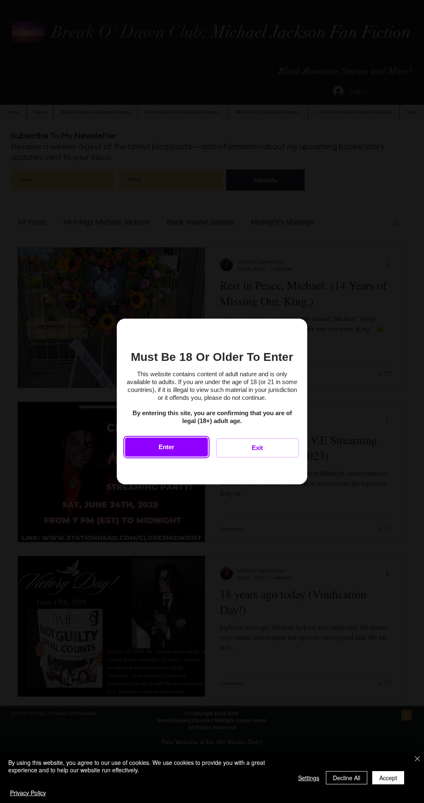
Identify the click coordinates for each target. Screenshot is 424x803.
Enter (166, 446)
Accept (388, 778)
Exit (257, 447)
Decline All (346, 778)
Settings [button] (308, 778)
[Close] (417, 759)
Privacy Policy (28, 792)
